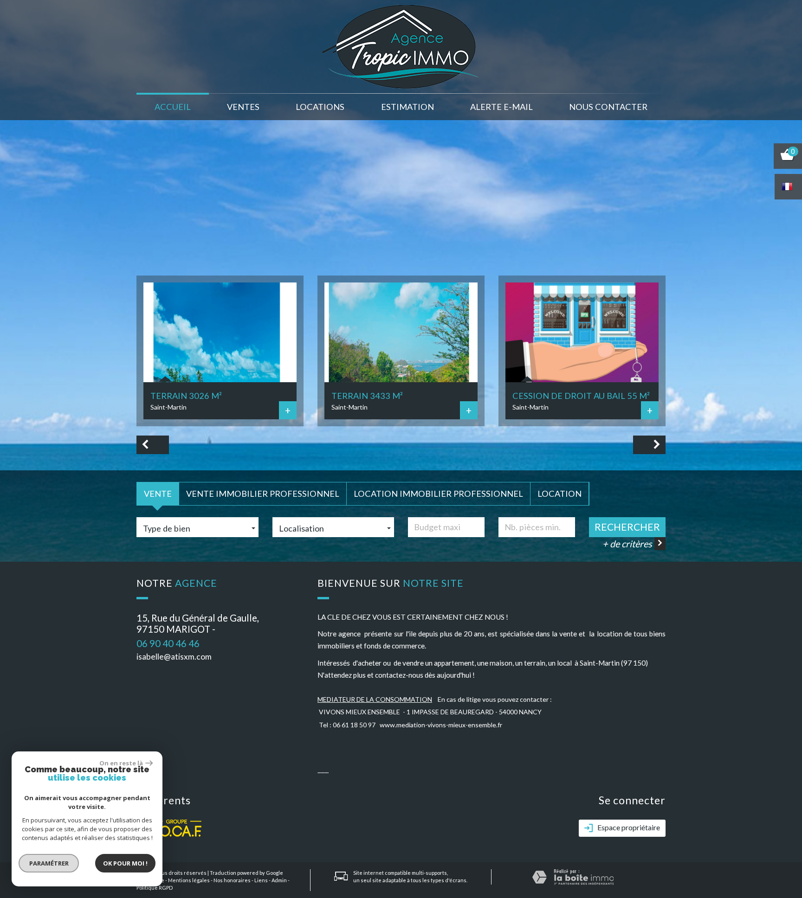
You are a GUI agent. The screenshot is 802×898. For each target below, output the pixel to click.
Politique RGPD (154, 888)
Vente (158, 493)
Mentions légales (189, 880)
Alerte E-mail (501, 107)
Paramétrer (49, 863)
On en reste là (121, 763)
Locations (320, 107)
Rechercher (627, 526)
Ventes (243, 107)
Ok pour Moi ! (125, 863)
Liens (261, 880)
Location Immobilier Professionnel (438, 493)
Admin (279, 880)
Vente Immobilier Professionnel (262, 493)
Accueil (173, 107)
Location (559, 493)
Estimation (407, 107)
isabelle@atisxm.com (174, 656)
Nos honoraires (232, 880)
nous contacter (608, 107)
